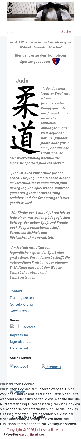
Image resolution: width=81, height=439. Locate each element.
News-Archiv (19, 311)
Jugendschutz (20, 341)
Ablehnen (37, 434)
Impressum (19, 335)
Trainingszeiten (22, 297)
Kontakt (16, 291)
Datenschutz (20, 348)
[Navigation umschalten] (9, 33)
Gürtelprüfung (21, 304)
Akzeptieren (13, 434)
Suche (66, 31)
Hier (18, 55)
